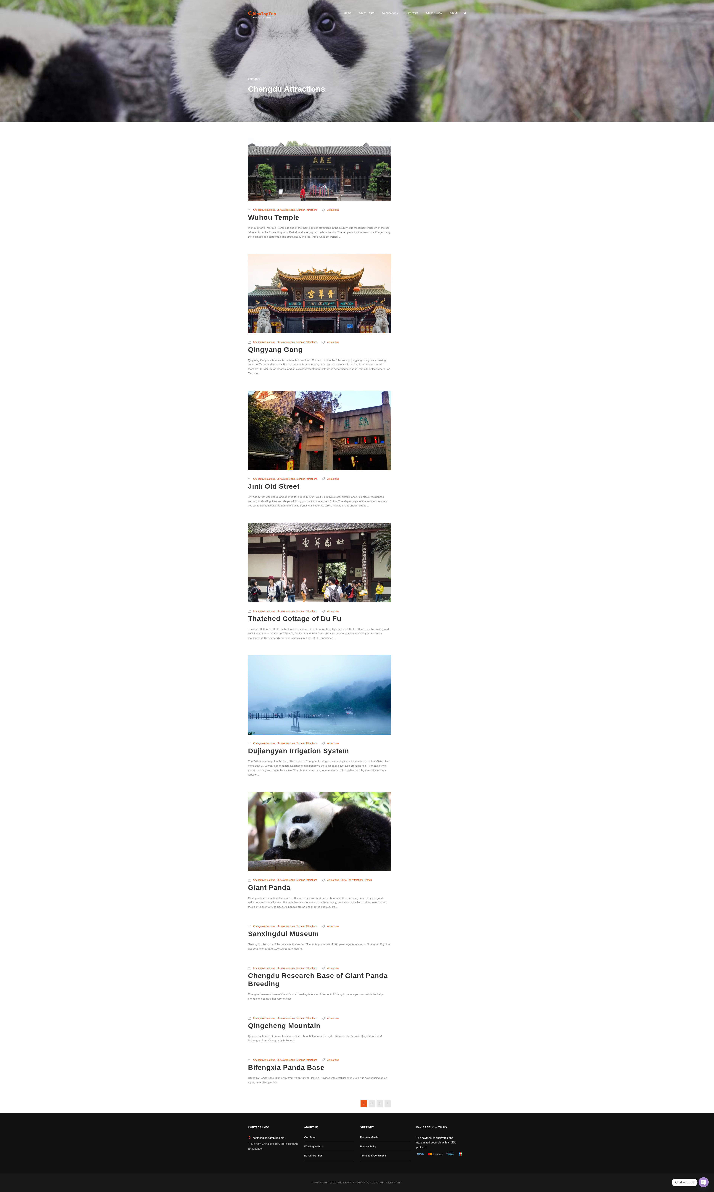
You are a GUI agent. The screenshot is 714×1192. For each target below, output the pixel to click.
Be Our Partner (313, 1155)
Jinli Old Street (274, 486)
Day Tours (412, 12)
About (453, 12)
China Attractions (285, 209)
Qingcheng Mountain (284, 1025)
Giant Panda (269, 887)
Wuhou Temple (273, 217)
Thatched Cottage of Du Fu (294, 618)
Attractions (333, 209)
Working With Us (314, 1146)
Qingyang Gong (275, 349)
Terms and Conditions (373, 1155)
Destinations (390, 12)
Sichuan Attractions (306, 209)
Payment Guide (369, 1137)
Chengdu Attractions (264, 209)
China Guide (434, 12)
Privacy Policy (368, 1146)
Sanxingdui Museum (283, 934)
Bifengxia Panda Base (286, 1067)
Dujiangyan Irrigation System (298, 751)
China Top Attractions (352, 880)
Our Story (310, 1137)
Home (347, 12)
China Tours (366, 12)
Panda (368, 880)
